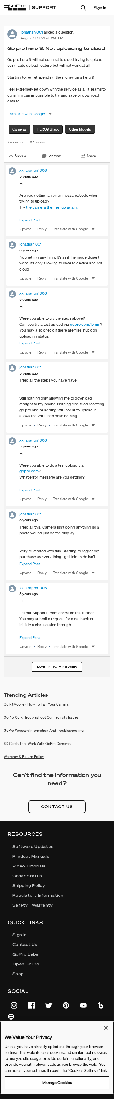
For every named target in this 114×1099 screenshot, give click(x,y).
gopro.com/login (84, 324)
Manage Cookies (57, 1082)
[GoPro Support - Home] (32, 8)
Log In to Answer (57, 666)
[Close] (105, 1028)
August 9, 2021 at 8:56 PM (42, 38)
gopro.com (29, 471)
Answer (55, 155)
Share (91, 155)
